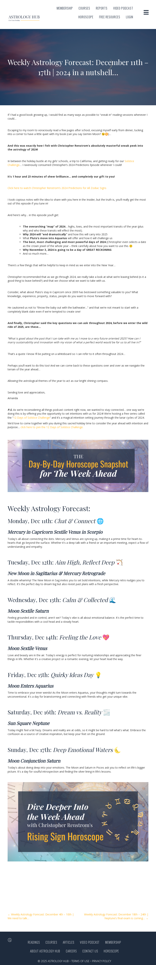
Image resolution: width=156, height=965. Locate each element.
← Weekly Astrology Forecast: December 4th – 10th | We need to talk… (41, 916)
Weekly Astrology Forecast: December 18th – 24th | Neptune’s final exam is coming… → (116, 916)
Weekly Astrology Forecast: (49, 508)
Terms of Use (80, 961)
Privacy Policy (101, 961)
